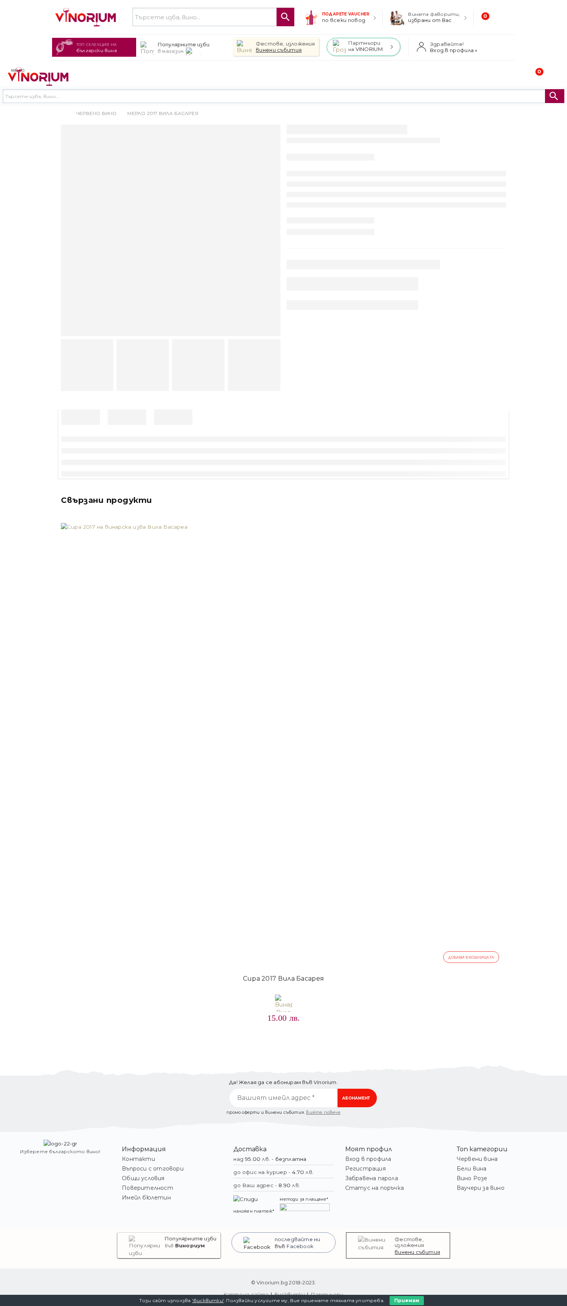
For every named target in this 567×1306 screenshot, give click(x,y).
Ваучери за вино (481, 1187)
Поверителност (147, 1187)
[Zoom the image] (61, 1143)
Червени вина (477, 1158)
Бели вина (472, 1168)
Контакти (138, 1158)
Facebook (300, 1246)
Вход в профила (368, 1158)
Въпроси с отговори (153, 1168)
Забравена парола (371, 1178)
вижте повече (323, 1112)
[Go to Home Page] (63, 113)
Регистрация (365, 1168)
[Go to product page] (283, 745)
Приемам (406, 1300)
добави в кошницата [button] (471, 957)
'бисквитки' (208, 1300)
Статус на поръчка (374, 1187)
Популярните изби (190, 1238)
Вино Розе (472, 1178)
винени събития (417, 1252)
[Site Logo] (86, 17)
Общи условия (143, 1178)
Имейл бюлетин (146, 1197)
